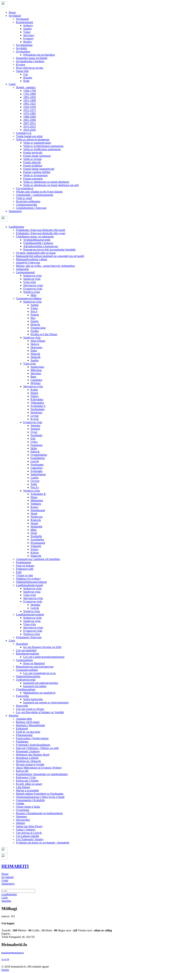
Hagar (12, 12)
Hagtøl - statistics (26, 87)
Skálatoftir (36, 526)
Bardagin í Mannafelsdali (30, 725)
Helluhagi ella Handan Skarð (32, 754)
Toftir (34, 484)
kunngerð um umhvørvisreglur (40, 682)
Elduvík (35, 451)
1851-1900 (29, 100)
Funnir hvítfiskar (32, 165)
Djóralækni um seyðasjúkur (39, 54)
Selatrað (35, 428)
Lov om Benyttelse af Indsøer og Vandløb (40, 712)
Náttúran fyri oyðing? (28, 578)
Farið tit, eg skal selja (28, 731)
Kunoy (35, 506)
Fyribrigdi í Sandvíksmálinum (33, 744)
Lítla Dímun (23, 787)
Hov (33, 318)
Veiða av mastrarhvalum (37, 142)
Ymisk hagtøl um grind (29, 136)
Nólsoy (35, 396)
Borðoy (27, 41)
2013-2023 (29, 126)
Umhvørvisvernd (25, 679)
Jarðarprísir (22, 269)
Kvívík (35, 419)
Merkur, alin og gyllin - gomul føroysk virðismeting (45, 265)
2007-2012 (29, 123)
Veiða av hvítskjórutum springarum (43, 146)
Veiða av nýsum (32, 159)
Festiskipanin (23, 562)
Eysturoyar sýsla (32, 288)
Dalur (34, 350)
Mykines (36, 383)
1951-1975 (29, 110)
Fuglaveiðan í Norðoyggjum (32, 738)
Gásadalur (36, 379)
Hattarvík (36, 555)
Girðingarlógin (24, 660)
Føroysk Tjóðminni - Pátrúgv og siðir (37, 748)
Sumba (35, 304)
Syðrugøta (36, 471)
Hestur (34, 392)
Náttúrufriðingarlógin (28, 676)
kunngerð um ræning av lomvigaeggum (45, 702)
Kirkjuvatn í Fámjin (27, 780)
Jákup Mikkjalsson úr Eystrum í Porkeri (38, 767)
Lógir (12, 640)
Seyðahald (15, 15)
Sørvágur (36, 373)
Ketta (26, 80)
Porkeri (35, 314)
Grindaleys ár (23, 133)
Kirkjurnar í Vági (26, 777)
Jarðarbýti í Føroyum (28, 262)
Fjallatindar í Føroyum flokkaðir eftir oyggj (40, 233)
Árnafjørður (37, 539)
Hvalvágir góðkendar (28, 201)
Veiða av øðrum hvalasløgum (32, 139)
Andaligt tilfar (24, 718)
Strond (34, 523)
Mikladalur (37, 500)
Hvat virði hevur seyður (29, 67)
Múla (34, 295)
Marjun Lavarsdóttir (27, 790)
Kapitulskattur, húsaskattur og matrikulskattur (42, 774)
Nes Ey (35, 487)
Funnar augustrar (33, 178)
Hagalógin (22, 643)
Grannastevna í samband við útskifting (38, 559)
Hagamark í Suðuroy (28, 751)
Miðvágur (36, 370)
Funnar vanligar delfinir (36, 172)
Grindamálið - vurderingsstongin (34, 194)
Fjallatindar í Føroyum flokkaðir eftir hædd (40, 230)
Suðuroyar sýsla (32, 275)
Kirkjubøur (37, 399)
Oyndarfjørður (39, 454)
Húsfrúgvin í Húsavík (28, 761)
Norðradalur (38, 409)
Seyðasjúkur (23, 51)
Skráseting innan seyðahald (31, 58)
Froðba (35, 331)
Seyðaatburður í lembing (30, 61)
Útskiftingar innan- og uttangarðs (35, 236)
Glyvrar (35, 480)
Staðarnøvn (15, 211)
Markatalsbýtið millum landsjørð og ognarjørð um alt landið (50, 256)
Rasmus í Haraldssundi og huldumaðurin (39, 813)
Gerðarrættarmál (25, 272)
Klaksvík (36, 520)
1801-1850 (29, 97)
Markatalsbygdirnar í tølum (31, 259)
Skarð (34, 513)
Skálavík (36, 357)
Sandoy (27, 28)
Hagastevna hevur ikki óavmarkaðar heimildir (49, 249)
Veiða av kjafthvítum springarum (42, 149)
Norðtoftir (36, 536)
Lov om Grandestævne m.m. (39, 673)
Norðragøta (37, 464)
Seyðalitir (21, 48)
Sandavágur (37, 366)
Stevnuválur (23, 819)
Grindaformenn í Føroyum (31, 207)
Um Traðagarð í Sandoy (30, 839)
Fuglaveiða (22, 695)
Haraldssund (38, 510)
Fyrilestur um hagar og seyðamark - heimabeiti (42, 842)
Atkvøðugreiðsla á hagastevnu (40, 246)
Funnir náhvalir (32, 162)
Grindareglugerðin (26, 204)
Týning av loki (24, 575)
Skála (34, 448)
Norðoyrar (37, 516)
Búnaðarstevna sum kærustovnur (35, 666)
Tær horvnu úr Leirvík (29, 832)
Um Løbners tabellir (27, 836)
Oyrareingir (22, 810)
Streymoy (28, 35)
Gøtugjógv (37, 467)
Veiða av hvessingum (35, 175)
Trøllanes (36, 503)
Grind (12, 84)
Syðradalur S (38, 405)
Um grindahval (24, 188)
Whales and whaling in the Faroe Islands (39, 191)
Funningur (37, 445)
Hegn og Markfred (34, 663)
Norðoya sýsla (31, 291)
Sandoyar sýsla (32, 278)
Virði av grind (24, 198)
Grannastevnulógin (27, 669)
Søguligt (13, 715)
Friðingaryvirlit (24, 568)
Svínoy (35, 549)
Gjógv (34, 441)
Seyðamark (22, 18)
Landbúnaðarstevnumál (29, 585)
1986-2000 (29, 116)
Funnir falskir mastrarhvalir (38, 168)
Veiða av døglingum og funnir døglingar (46, 181)
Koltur (34, 389)
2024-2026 (29, 129)
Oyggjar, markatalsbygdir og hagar (36, 252)
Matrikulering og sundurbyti (39, 692)
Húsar (34, 497)
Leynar (35, 415)
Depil (34, 533)
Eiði (33, 438)
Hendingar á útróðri (27, 757)
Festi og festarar (25, 565)
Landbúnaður (16, 226)
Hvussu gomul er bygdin (30, 764)
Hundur (27, 77)
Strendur (35, 425)
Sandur (35, 360)
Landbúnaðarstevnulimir (30, 614)
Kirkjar (35, 552)
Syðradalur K (38, 493)
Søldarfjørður (38, 474)
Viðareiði (36, 546)
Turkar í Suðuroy (26, 829)
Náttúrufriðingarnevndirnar (31, 581)
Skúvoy (35, 344)
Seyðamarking (24, 45)
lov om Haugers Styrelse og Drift (42, 647)
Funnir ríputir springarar (37, 155)
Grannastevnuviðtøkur (29, 298)
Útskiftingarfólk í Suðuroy (38, 243)
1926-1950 (29, 106)
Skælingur (36, 412)
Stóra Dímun (38, 340)
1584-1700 (29, 90)
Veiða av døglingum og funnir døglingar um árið (51, 185)
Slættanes (21, 816)
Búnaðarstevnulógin (27, 653)
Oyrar (34, 432)
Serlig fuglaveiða (33, 699)
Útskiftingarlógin (25, 689)
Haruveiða (22, 705)
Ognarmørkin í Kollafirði (30, 800)
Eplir (19, 572)
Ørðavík (35, 324)
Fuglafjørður (38, 458)
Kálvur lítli (22, 770)
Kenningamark (24, 22)
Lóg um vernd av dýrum (30, 709)
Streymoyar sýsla (33, 285)
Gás (25, 74)
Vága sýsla (29, 282)
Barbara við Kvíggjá (27, 722)
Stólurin (20, 823)
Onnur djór (22, 71)
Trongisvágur (38, 327)
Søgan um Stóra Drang (29, 826)
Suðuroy (28, 25)
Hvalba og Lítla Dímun (44, 334)
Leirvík (35, 461)
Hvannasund (38, 542)
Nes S (34, 311)
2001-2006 (29, 119)
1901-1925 (29, 103)
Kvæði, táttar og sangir (29, 783)
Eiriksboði (22, 728)
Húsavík (35, 353)
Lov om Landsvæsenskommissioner (43, 656)
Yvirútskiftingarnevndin (36, 239)
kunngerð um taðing (34, 686)
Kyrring (20, 64)
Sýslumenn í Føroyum (28, 637)
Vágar (26, 31)
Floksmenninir (24, 735)
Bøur (33, 376)
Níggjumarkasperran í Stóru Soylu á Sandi (40, 796)
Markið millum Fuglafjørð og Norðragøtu (39, 793)
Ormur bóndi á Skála (28, 806)
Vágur (34, 308)
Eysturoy (28, 38)
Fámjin (35, 321)
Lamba (35, 477)
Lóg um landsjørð (26, 650)
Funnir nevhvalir (32, 152)
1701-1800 (29, 93)
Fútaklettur (22, 741)
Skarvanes (36, 347)
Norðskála (36, 435)
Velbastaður (37, 402)
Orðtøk (20, 803)
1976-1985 (29, 113)
